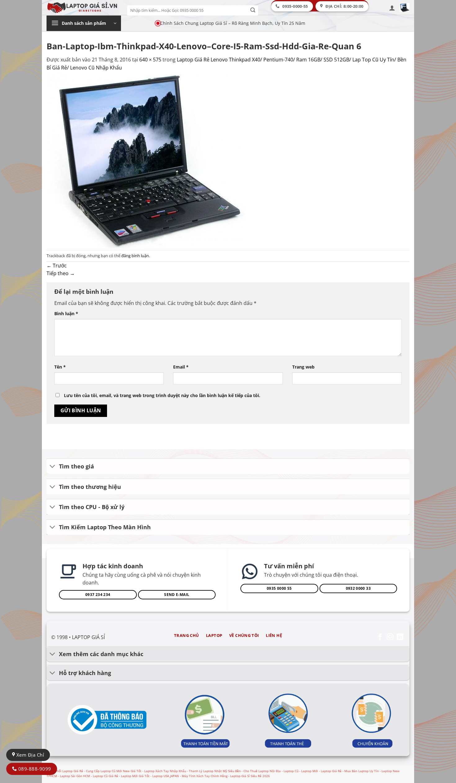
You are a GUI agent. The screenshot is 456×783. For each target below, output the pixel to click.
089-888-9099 (34, 769)
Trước (57, 265)
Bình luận (66, 313)
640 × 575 (150, 59)
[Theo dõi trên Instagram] (390, 637)
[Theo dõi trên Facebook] (380, 637)
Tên (60, 367)
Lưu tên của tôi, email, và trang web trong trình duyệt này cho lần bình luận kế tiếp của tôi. (162, 395)
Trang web (303, 367)
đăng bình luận (135, 255)
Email (181, 367)
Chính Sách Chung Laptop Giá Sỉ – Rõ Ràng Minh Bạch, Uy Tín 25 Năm (232, 23)
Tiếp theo (61, 273)
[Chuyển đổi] (53, 467)
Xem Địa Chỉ (29, 755)
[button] (392, 8)
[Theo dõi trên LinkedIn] (400, 637)
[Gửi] (253, 10)
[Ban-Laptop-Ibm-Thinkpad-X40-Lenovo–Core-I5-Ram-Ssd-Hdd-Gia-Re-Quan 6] (146, 160)
